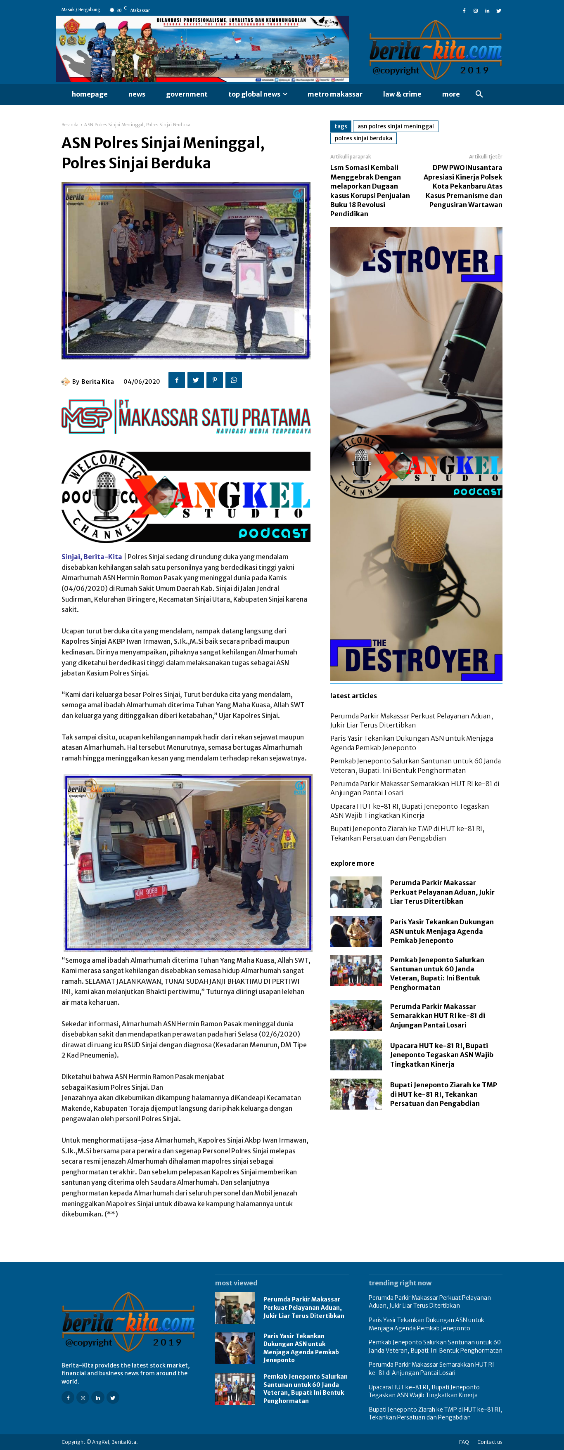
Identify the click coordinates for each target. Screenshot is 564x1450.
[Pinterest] (214, 380)
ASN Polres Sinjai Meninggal (396, 126)
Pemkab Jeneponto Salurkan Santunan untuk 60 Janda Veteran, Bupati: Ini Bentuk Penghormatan (305, 1389)
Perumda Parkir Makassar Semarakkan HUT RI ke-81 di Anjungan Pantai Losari (437, 1015)
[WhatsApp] (233, 380)
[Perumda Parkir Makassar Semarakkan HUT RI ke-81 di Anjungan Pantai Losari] (356, 1015)
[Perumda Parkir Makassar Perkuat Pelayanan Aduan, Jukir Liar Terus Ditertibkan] (356, 891)
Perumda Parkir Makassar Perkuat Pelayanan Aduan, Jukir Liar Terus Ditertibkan (442, 892)
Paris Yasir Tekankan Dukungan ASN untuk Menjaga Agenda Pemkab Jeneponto (442, 931)
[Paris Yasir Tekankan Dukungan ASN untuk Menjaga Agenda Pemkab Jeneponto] (356, 931)
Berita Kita (97, 381)
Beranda (70, 125)
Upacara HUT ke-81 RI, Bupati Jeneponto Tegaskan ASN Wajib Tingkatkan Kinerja (441, 1054)
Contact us (489, 1442)
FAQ (464, 1442)
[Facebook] (464, 10)
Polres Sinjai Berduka (363, 138)
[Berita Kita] (67, 382)
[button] (479, 94)
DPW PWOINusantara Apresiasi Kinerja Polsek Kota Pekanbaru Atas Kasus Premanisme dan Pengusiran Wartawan (463, 186)
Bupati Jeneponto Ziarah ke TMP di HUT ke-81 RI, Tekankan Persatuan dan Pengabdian (443, 1094)
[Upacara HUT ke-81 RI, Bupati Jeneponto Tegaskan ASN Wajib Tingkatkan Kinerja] (356, 1054)
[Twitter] (498, 10)
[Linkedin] (487, 10)
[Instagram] (475, 10)
